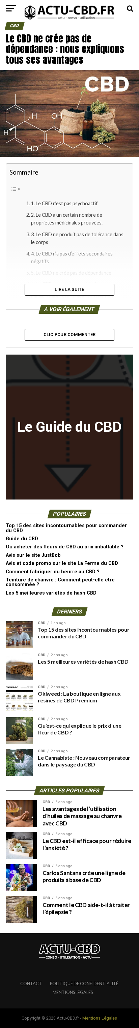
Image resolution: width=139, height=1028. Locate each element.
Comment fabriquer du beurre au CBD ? (53, 572)
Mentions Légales (99, 1018)
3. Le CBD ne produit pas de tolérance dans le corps (77, 238)
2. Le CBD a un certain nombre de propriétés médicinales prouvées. (67, 218)
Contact (31, 983)
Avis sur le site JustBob (33, 555)
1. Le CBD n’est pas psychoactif (64, 203)
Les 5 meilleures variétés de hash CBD (51, 593)
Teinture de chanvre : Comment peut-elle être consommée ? (60, 582)
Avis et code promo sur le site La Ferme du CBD (62, 563)
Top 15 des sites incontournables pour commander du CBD (66, 528)
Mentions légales (73, 992)
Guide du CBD (22, 539)
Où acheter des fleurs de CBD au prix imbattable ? (65, 547)
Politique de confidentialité (84, 983)
